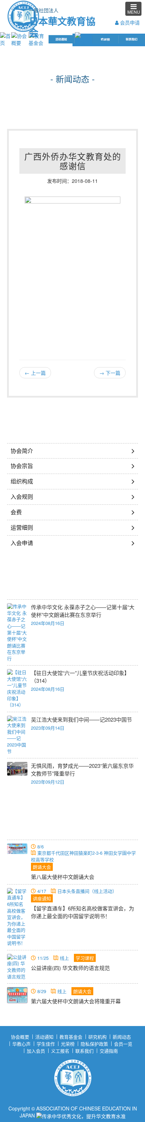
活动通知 (44, 1036)
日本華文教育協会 (60, 26)
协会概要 (20, 1036)
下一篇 (109, 372)
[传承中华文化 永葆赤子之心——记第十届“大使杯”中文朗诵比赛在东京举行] (17, 632)
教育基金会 (70, 1036)
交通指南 (109, 1050)
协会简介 (22, 451)
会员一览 (123, 1043)
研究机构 (97, 1036)
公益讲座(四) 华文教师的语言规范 (70, 967)
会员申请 (129, 22)
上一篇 (35, 372)
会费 (16, 512)
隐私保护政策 (94, 1043)
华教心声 (21, 1043)
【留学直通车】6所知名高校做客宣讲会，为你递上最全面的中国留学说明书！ (82, 912)
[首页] (5, 38)
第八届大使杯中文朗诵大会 (62, 876)
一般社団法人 (43, 10)
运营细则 (22, 527)
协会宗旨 (22, 466)
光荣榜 (68, 1043)
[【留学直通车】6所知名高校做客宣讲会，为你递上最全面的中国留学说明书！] (17, 917)
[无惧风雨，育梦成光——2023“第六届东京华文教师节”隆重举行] (17, 769)
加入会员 (36, 1050)
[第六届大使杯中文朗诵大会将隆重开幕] (17, 995)
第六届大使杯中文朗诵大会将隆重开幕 (76, 1001)
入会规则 (22, 497)
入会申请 (22, 543)
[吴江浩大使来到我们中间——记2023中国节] (17, 735)
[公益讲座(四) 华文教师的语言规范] (17, 967)
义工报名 (60, 1050)
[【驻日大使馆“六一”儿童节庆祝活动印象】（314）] (17, 688)
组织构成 (22, 481)
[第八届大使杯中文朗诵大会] (17, 849)
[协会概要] (20, 38)
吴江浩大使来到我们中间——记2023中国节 (81, 719)
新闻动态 (122, 1036)
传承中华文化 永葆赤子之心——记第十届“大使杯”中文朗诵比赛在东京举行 (82, 610)
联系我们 (84, 1050)
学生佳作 (46, 1043)
